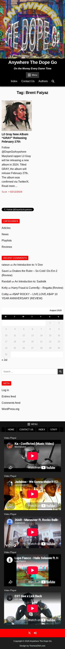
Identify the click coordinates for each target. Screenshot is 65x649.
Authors (43, 81)
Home (11, 429)
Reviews (7, 246)
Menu (34, 75)
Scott (4, 191)
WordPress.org (10, 409)
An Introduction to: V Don (28, 264)
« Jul (4, 359)
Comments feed (11, 402)
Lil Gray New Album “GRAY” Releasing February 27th (15, 138)
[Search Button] (53, 81)
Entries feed (9, 396)
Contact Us (27, 81)
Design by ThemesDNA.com (32, 646)
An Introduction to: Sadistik (30, 281)
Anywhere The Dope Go (32, 62)
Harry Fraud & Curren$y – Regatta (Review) (37, 287)
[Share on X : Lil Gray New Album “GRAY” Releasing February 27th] (14, 129)
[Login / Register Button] (35, 633)
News (16, 111)
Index (14, 81)
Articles (6, 228)
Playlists (7, 240)
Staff (53, 429)
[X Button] (29, 633)
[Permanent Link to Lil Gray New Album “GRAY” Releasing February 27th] (17, 115)
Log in (5, 390)
